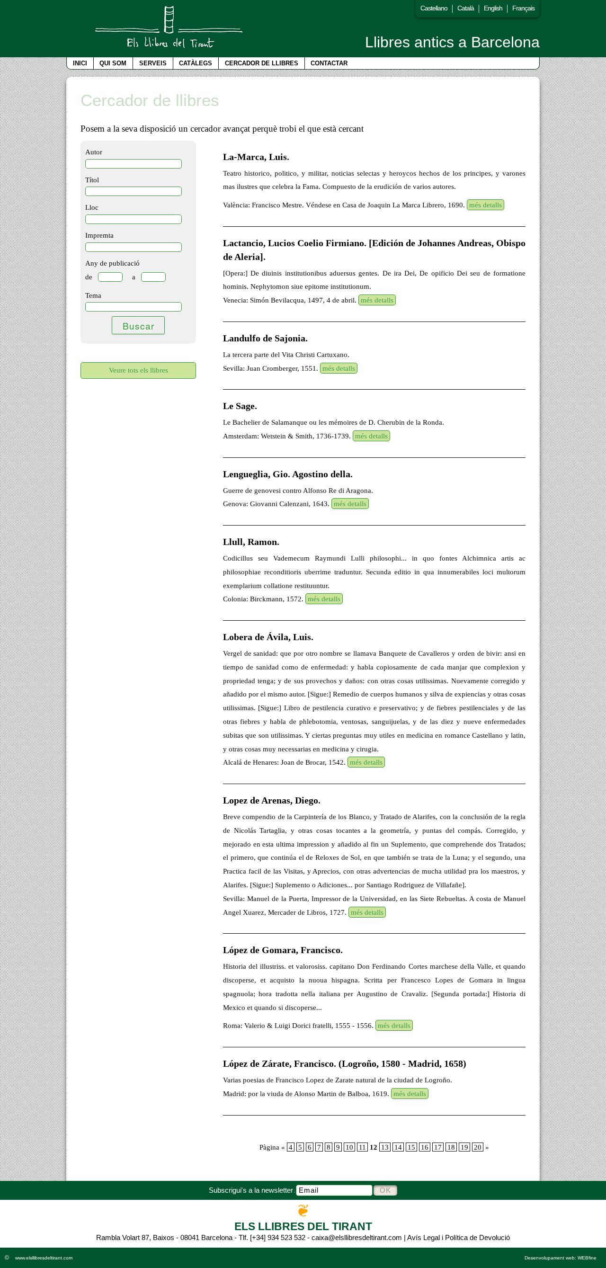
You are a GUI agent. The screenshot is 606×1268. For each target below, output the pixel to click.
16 (424, 1147)
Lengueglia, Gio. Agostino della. (288, 474)
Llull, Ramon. (251, 541)
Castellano (433, 8)
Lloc (91, 207)
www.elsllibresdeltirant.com (43, 1257)
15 (411, 1147)
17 (438, 1147)
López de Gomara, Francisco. (283, 950)
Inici (80, 63)
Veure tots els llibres (138, 370)
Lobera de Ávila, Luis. (268, 637)
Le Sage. (240, 406)
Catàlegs (195, 63)
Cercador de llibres (261, 63)
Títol (92, 180)
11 (362, 1147)
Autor (93, 152)
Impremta (99, 235)
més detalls (485, 205)
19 (464, 1147)
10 (349, 1147)
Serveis (153, 63)
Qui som (112, 63)
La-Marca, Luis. (256, 157)
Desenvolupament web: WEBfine (561, 1257)
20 (477, 1147)
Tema (93, 295)
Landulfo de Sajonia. (265, 338)
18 (451, 1147)
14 (398, 1147)
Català (465, 8)
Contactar (329, 63)
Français (523, 8)
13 (385, 1147)
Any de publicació (112, 263)
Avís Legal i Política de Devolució (458, 1237)
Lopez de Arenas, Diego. (272, 800)
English (493, 8)
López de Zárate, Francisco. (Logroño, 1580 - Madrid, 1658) (344, 1063)
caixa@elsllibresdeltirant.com (357, 1237)
